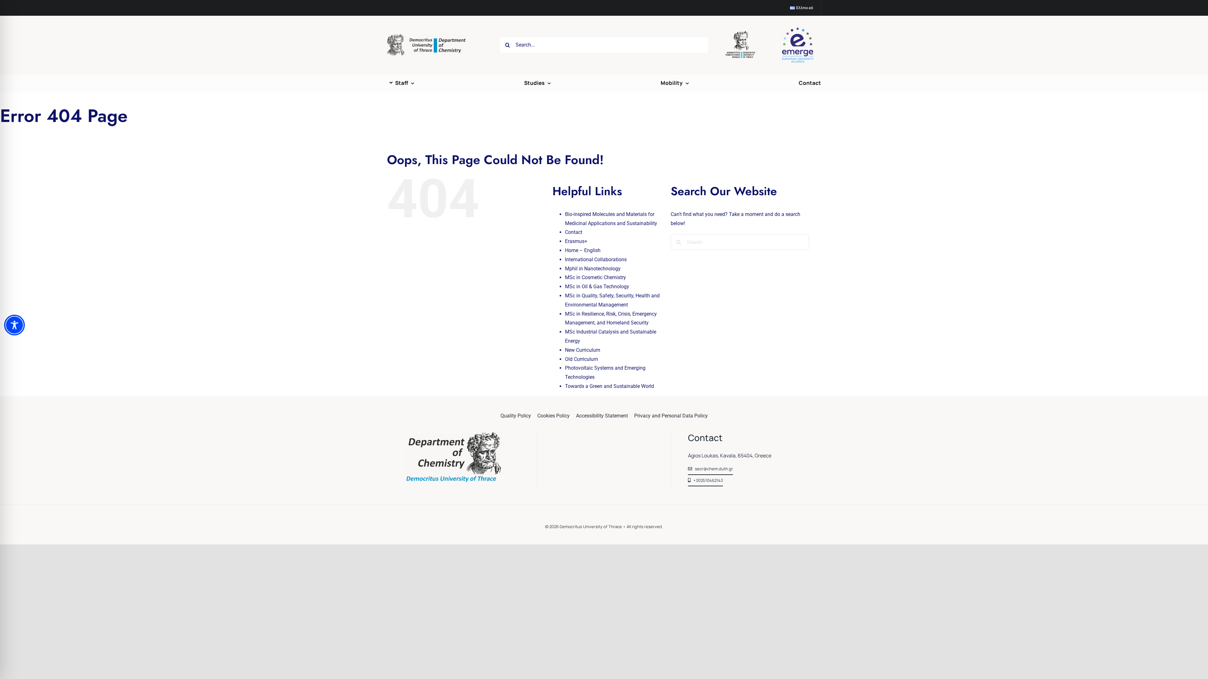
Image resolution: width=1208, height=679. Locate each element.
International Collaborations (596, 259)
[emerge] (798, 29)
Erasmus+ (576, 241)
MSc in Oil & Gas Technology (597, 287)
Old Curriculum (581, 359)
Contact (573, 232)
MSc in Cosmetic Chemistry (595, 277)
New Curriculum (582, 350)
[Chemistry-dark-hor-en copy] (426, 37)
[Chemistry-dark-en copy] (453, 435)
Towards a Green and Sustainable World (609, 386)
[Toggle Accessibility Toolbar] (14, 325)
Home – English (583, 250)
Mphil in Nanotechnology (593, 269)
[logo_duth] (741, 33)
